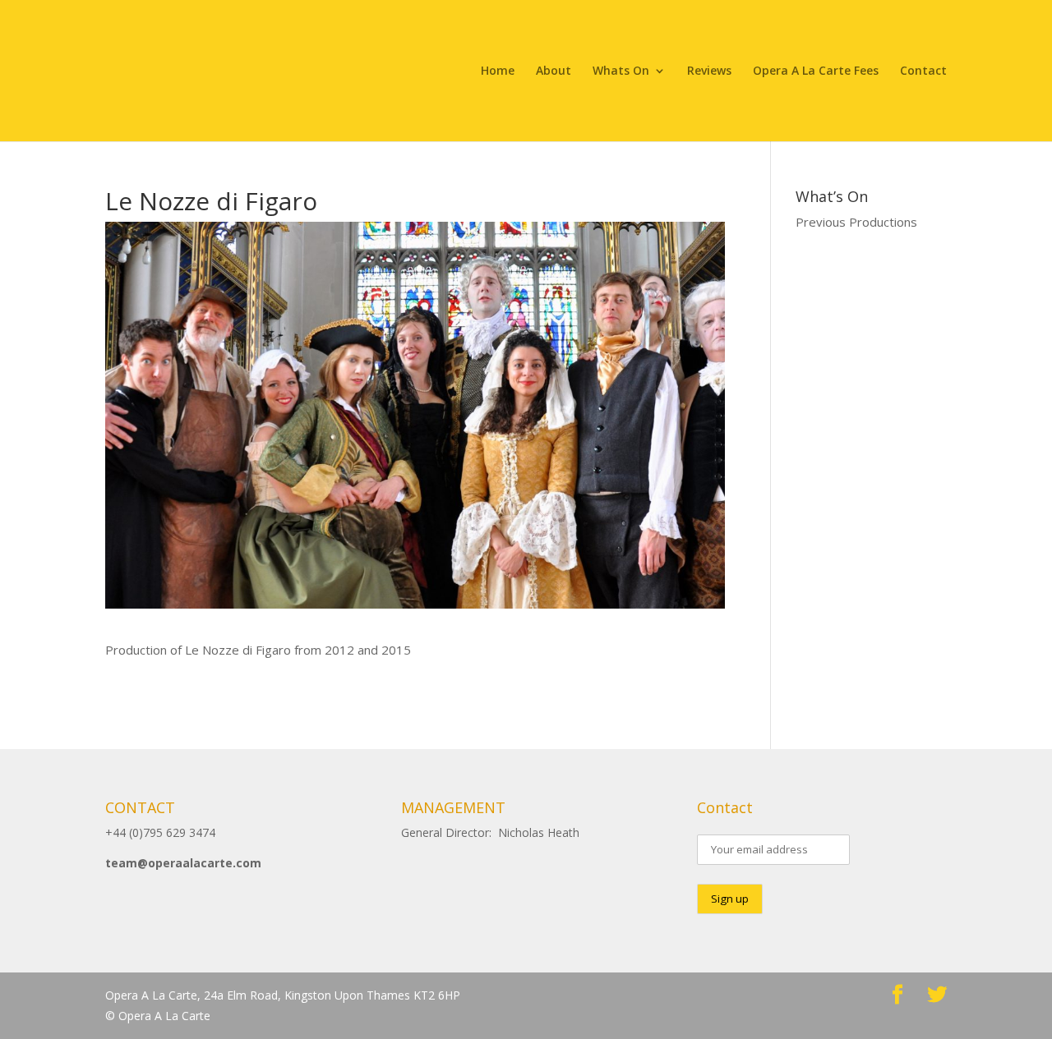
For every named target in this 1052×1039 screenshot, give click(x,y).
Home (497, 71)
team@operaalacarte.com (183, 863)
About (553, 71)
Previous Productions (856, 222)
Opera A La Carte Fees (816, 71)
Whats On (621, 71)
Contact (923, 71)
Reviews (709, 71)
